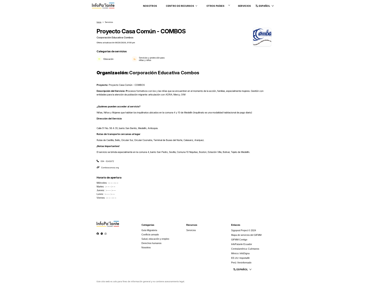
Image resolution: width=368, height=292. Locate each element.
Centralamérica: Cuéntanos (245, 249)
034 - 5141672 (107, 161)
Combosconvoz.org (110, 167)
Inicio (99, 22)
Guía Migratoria (149, 230)
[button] (264, 6)
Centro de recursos (180, 5)
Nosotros (150, 5)
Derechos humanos (151, 243)
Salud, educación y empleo (155, 239)
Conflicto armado (150, 234)
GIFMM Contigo (239, 239)
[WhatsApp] (106, 234)
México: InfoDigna (240, 253)
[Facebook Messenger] (102, 234)
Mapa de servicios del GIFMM (246, 235)
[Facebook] (98, 234)
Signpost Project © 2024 (243, 230)
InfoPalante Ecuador (241, 244)
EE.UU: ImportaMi (240, 258)
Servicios (244, 5)
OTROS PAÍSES (215, 5)
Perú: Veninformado (241, 262)
